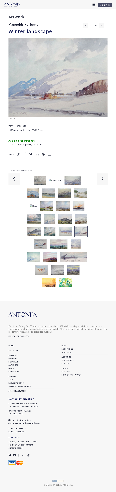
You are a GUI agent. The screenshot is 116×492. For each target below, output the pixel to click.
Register (66, 371)
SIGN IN (104, 5)
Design (11, 368)
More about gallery (18, 336)
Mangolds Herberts (23, 24)
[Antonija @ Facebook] (19, 455)
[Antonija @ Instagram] (14, 455)
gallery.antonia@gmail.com (25, 423)
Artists (12, 376)
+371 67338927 (18, 428)
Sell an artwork (17, 391)
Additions (67, 352)
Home (11, 345)
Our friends (68, 360)
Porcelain (13, 362)
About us (66, 357)
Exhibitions (67, 349)
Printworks (14, 371)
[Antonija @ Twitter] (9, 455)
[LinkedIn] (37, 154)
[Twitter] (30, 154)
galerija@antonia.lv (21, 420)
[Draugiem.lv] (18, 154)
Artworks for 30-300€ (19, 386)
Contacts (67, 363)
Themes (12, 379)
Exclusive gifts (16, 383)
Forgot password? (71, 375)
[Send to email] (49, 154)
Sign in (65, 368)
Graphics (13, 358)
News (64, 345)
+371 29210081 (18, 431)
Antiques (13, 365)
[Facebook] (25, 154)
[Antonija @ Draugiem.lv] (29, 455)
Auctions (13, 350)
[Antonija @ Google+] (23, 455)
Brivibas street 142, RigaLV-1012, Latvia (19, 412)
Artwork (16, 16)
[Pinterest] (43, 154)
